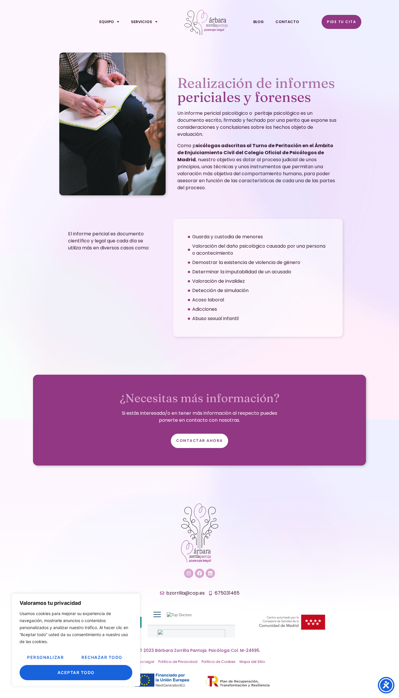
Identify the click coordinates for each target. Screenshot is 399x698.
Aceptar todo (76, 672)
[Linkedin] (210, 573)
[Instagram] (188, 573)
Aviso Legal (144, 661)
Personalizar (45, 657)
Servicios (141, 22)
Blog (258, 22)
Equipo (106, 22)
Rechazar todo (101, 657)
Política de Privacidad (177, 661)
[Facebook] (199, 573)
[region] (76, 639)
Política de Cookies (218, 661)
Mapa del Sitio (252, 661)
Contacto (287, 22)
